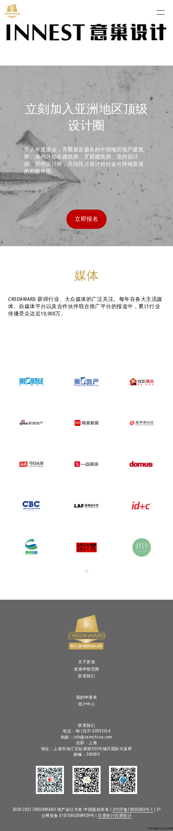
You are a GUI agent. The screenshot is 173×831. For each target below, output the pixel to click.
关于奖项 (86, 661)
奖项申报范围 (86, 669)
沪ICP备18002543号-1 (133, 809)
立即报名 (86, 219)
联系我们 (86, 676)
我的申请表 (86, 697)
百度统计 (106, 815)
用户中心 (86, 704)
